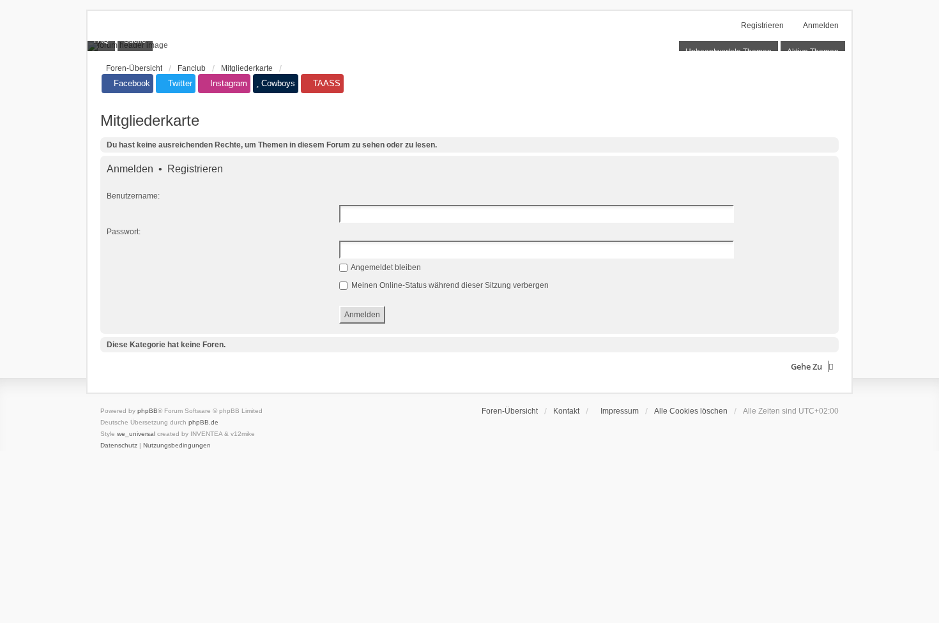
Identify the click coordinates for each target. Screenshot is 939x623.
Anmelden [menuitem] (821, 25)
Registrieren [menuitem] (762, 25)
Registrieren (195, 169)
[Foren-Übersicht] (469, 46)
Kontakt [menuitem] (566, 411)
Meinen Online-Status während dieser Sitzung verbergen (449, 285)
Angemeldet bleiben (385, 267)
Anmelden (130, 169)
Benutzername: (133, 195)
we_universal (136, 433)
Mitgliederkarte (149, 120)
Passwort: (124, 231)
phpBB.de (203, 422)
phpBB (147, 410)
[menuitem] (617, 411)
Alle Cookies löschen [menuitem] (691, 411)
